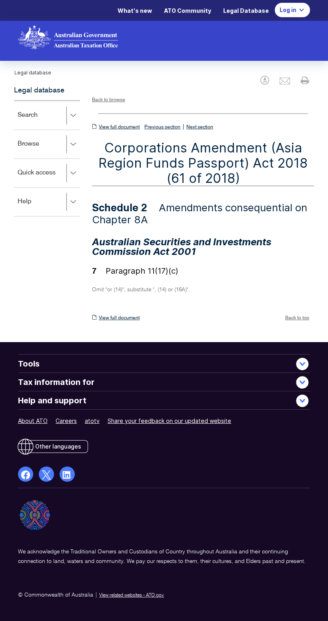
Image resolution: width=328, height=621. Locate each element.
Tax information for (56, 382)
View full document (119, 127)
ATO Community (187, 10)
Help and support (52, 400)
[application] (47, 158)
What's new (135, 10)
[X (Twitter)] (46, 474)
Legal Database (246, 10)
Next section (199, 127)
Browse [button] (40, 149)
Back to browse (108, 100)
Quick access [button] (48, 178)
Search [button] (39, 121)
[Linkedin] (67, 474)
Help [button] (36, 207)
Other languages (58, 446)
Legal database (39, 90)
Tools (29, 364)
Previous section (162, 127)
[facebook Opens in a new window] (25, 474)
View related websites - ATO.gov (131, 595)
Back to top (297, 318)
